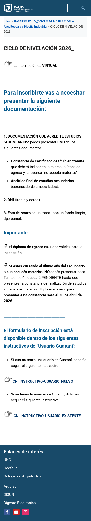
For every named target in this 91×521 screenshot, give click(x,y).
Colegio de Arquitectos (22, 476)
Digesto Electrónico (20, 503)
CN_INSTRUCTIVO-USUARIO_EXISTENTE (47, 416)
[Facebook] (7, 512)
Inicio (7, 21)
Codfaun (10, 468)
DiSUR (9, 494)
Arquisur (10, 486)
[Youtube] (16, 512)
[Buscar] (83, 8)
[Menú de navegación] (73, 8)
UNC (7, 460)
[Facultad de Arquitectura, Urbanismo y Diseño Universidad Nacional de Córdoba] (18, 7)
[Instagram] (25, 512)
